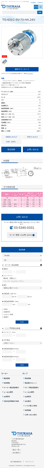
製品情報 (7, 378)
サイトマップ (29, 461)
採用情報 (28, 410)
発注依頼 (11, 149)
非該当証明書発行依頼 (11, 401)
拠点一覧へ (17, 450)
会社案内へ (17, 453)
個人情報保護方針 (16, 461)
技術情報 (7, 383)
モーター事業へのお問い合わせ (21, 235)
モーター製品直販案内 (11, 387)
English (33, 2)
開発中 (6, 317)
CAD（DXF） (11, 142)
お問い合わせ (33, 149)
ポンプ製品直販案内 (31, 387)
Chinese (40, 2)
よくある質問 (8, 392)
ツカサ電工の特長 (31, 406)
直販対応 (7, 312)
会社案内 (28, 401)
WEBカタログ (11, 137)
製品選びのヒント (31, 383)
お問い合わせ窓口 (36, 7)
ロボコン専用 (8, 314)
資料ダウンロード (22, 69)
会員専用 (7, 396)
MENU (40, 7)
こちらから (30, 73)
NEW (5, 309)
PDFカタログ (32, 137)
